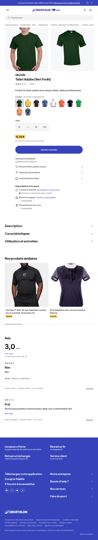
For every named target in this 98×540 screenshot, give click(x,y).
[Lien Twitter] (12, 490)
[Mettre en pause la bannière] (87, 3)
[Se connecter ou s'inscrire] (84, 10)
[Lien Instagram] (22, 490)
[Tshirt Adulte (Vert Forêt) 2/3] (72, 49)
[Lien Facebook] (7, 490)
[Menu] (8, 10)
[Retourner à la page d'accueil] (46, 10)
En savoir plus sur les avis (15, 356)
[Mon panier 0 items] (90, 10)
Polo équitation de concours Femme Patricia (68, 311)
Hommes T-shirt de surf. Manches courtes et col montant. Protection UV (26, 311)
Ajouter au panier (49, 150)
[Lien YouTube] (17, 490)
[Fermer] (91, 3)
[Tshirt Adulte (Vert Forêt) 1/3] (26, 49)
